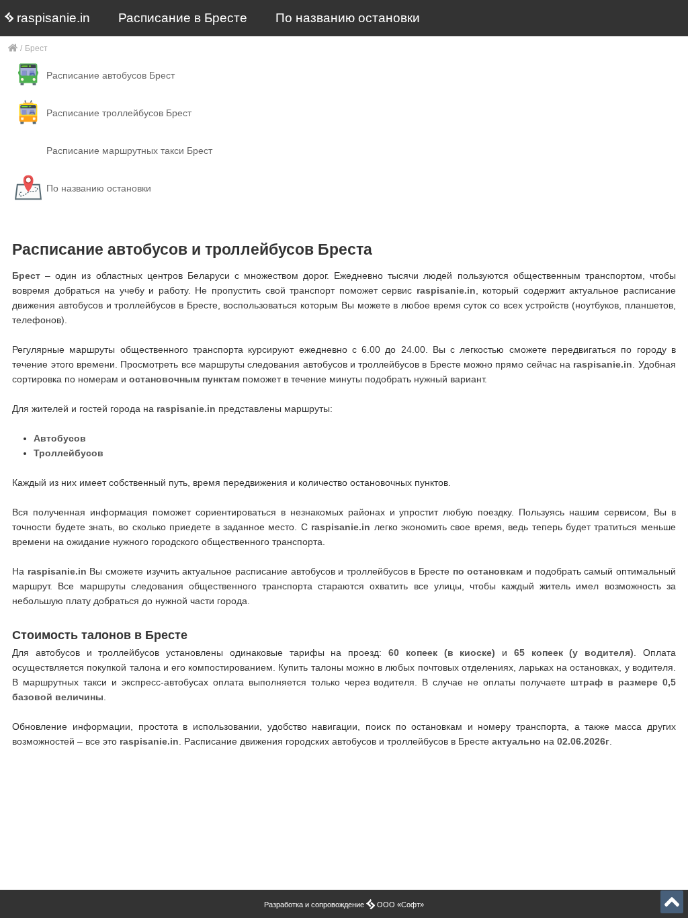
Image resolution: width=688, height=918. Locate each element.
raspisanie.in (51, 18)
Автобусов (60, 438)
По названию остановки (347, 18)
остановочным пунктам (184, 379)
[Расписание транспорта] (13, 48)
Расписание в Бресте (182, 18)
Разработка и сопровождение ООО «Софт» (344, 905)
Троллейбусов (68, 453)
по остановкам (488, 571)
